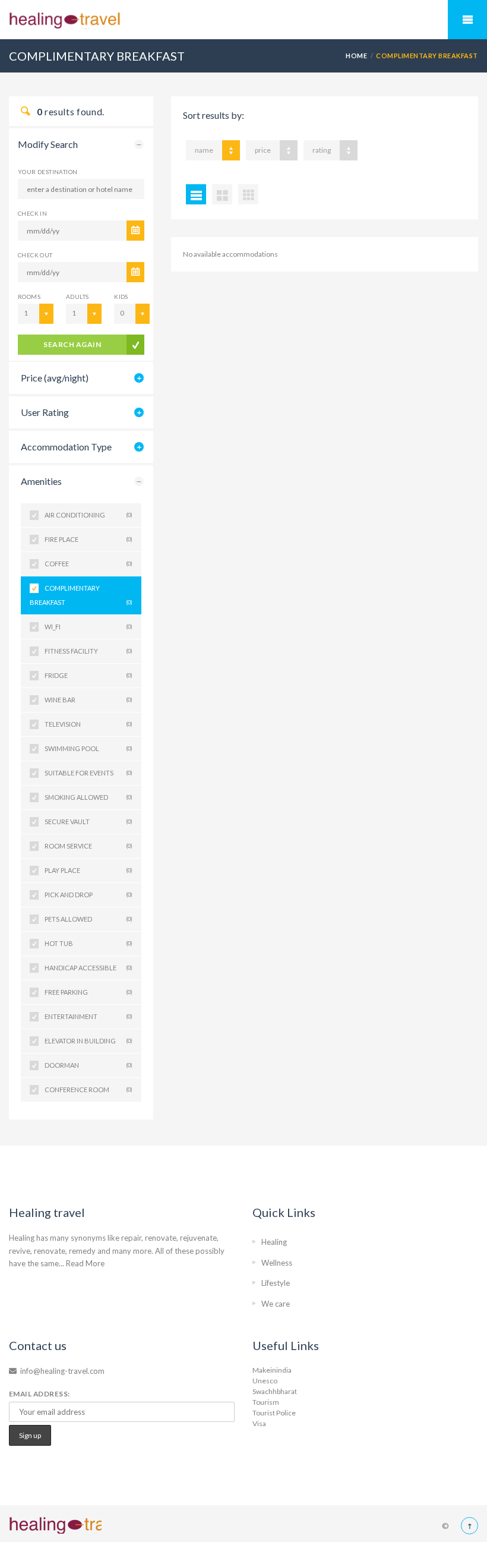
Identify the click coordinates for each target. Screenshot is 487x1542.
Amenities (41, 481)
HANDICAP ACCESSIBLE (88, 968)
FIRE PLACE (88, 539)
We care (275, 1303)
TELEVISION (88, 724)
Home (356, 55)
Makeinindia (272, 1370)
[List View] (196, 194)
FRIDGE (88, 675)
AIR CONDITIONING (88, 515)
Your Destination (47, 171)
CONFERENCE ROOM (88, 1089)
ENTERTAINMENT (88, 1016)
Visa (259, 1423)
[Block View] (248, 194)
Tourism (265, 1402)
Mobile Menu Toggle (467, 19)
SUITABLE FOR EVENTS (88, 773)
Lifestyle (275, 1283)
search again (72, 344)
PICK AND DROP (88, 894)
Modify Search (48, 144)
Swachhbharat (274, 1391)
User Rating (45, 412)
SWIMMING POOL (88, 748)
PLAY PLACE (88, 870)
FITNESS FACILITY (88, 651)
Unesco (264, 1380)
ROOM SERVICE (88, 846)
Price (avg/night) (54, 377)
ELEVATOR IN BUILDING (88, 1041)
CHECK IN (32, 213)
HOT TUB (88, 943)
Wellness (276, 1262)
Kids (121, 296)
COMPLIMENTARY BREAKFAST (81, 595)
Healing (274, 1242)
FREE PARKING (88, 992)
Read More (85, 1263)
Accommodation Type (66, 446)
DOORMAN (88, 1065)
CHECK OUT (35, 254)
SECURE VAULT (88, 821)
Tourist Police (274, 1412)
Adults (77, 296)
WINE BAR (88, 700)
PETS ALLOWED (88, 919)
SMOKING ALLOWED (88, 797)
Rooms (29, 296)
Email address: (39, 1393)
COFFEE (88, 563)
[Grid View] (222, 194)
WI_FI (88, 626)
